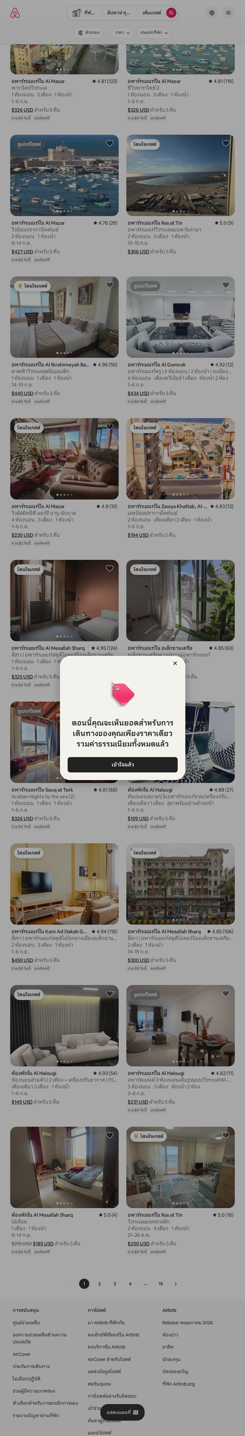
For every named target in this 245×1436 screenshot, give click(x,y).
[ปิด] (175, 663)
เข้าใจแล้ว (122, 764)
